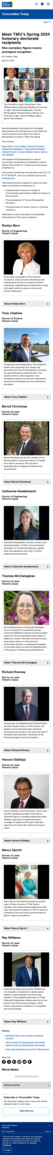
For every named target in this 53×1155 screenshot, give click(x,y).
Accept (7, 1150)
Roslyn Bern (7, 146)
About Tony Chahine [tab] (15, 397)
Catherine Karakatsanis (12, 149)
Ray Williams (8, 155)
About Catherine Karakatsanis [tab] (21, 566)
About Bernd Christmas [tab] (17, 482)
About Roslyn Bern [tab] (14, 304)
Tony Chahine (20, 146)
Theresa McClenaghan (34, 149)
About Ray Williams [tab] (15, 1021)
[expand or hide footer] (49, 1125)
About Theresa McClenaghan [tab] (20, 663)
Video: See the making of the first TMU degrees (27, 1049)
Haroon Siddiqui (25, 152)
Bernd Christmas (35, 146)
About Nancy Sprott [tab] (15, 928)
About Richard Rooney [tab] (17, 750)
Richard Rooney (9, 152)
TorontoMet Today (15, 14)
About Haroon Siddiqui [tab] (17, 841)
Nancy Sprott (41, 152)
